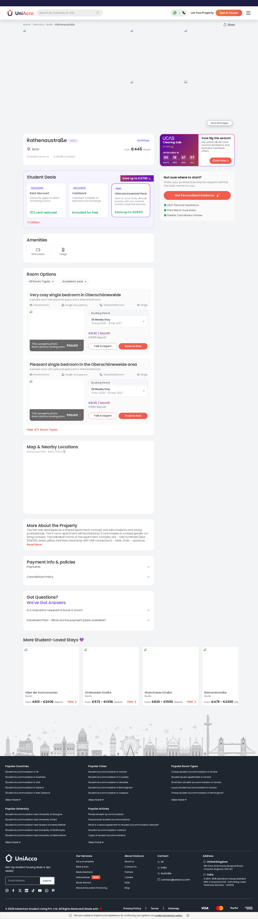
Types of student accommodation (106, 835)
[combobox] (69, 13)
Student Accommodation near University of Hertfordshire (35, 835)
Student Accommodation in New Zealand (27, 792)
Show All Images (219, 123)
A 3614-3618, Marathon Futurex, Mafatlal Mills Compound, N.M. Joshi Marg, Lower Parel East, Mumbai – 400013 (225, 882)
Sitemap (173, 908)
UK (162, 862)
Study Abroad (83, 882)
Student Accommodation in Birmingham (110, 787)
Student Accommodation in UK (22, 771)
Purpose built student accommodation (109, 819)
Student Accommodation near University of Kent (31, 819)
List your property (85, 861)
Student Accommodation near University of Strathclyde (35, 830)
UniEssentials (83, 877)
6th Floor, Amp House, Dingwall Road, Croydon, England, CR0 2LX (223, 867)
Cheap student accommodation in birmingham (197, 792)
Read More (34, 544)
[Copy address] (64, 451)
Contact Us (131, 866)
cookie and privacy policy (168, 915)
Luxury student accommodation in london (194, 787)
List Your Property (202, 13)
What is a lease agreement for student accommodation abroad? (123, 824)
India (164, 867)
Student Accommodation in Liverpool (108, 792)
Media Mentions (84, 872)
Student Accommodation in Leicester (108, 782)
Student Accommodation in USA (22, 782)
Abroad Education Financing (91, 887)
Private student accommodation (106, 814)
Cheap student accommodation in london (194, 771)
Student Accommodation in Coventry (108, 777)
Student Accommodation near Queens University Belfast (35, 824)
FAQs (127, 882)
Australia (166, 873)
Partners (129, 872)
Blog (127, 887)
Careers (129, 877)
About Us (129, 861)
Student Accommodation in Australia (25, 777)
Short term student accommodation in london (196, 782)
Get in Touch (229, 13)
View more (11, 800)
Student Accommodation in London (107, 771)
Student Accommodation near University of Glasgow (33, 814)
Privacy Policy (132, 908)
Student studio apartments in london (191, 777)
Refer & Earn (82, 866)
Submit (47, 880)
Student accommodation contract (107, 830)
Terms (155, 908)
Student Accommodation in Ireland (24, 787)
